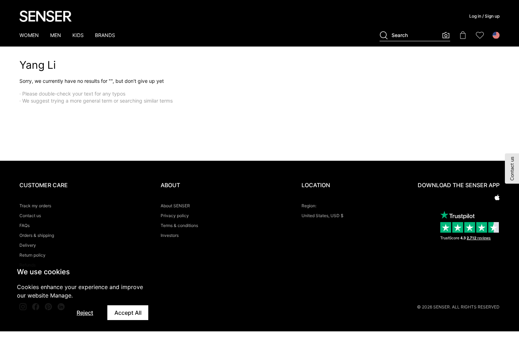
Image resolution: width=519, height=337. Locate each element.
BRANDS (105, 35)
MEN (55, 35)
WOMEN (29, 35)
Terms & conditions (179, 225)
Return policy (32, 255)
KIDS (78, 35)
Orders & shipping (36, 235)
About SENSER (175, 205)
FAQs (24, 225)
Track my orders (35, 205)
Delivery (27, 245)
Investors (170, 235)
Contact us (30, 215)
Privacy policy (175, 215)
